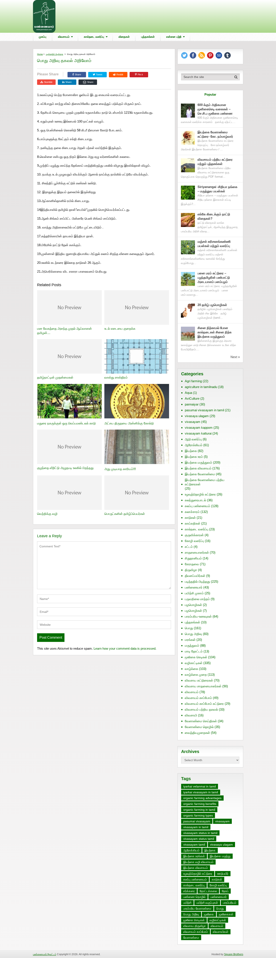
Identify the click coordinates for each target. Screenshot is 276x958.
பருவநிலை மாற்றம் (197, 599)
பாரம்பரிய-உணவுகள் (198, 616)
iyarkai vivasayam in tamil (200, 792)
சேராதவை (192, 564)
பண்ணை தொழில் (194, 897)
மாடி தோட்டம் (194, 651)
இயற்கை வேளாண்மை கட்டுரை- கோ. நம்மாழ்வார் (215, 134)
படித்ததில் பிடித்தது (54, 54)
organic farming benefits (199, 804)
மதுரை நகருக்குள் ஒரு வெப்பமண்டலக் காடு (66, 423)
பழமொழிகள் (193, 605)
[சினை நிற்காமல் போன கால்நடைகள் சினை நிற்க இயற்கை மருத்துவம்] (188, 334)
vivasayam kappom (199, 427)
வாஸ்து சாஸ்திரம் (116, 377)
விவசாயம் (63, 36)
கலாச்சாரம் (192, 512)
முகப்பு (42, 36)
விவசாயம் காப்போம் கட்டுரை (204, 703)
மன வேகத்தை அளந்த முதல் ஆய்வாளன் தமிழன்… (64, 331)
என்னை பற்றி (173, 36)
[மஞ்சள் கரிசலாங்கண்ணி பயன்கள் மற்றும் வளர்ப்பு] (188, 247)
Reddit (119, 74)
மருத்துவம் (192, 645)
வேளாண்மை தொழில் (199, 727)
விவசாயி (191, 715)
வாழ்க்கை (191, 669)
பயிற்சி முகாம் (194, 593)
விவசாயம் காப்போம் (198, 698)
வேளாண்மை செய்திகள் (201, 721)
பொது (189, 628)
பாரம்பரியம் (229, 902)
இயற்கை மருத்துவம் (198, 462)
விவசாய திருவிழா (194, 926)
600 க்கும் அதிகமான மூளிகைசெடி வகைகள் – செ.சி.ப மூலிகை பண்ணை (215, 109)
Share (78, 74)
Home (40, 54)
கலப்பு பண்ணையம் (197, 506)
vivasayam (192, 422)
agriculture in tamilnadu (201, 387)
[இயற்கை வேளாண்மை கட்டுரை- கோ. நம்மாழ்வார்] (188, 138)
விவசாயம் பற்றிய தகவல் (201, 709)
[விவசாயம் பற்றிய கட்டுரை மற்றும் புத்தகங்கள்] (188, 165)
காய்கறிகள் (192, 523)
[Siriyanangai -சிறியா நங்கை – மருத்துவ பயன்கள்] (188, 193)
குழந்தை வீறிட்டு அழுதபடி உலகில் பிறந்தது (65, 468)
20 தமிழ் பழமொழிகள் (212, 305)
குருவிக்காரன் (194, 535)
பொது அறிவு (193, 634)
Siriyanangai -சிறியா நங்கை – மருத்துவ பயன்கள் (217, 189)
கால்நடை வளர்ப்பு (94, 36)
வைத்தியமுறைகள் (197, 732)
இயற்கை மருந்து (220, 856)
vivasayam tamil (194, 844)
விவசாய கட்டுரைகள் (199, 680)
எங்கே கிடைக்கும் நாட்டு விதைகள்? (214, 216)
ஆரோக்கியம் (193, 445)
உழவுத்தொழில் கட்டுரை (200, 494)
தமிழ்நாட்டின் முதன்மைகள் (55, 377)
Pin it (140, 74)
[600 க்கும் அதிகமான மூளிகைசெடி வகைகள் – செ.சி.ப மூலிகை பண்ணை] (188, 111)
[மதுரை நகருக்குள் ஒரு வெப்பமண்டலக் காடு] (69, 401)
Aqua (188, 392)
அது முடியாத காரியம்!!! (120, 469)
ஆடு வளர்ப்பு (193, 439)
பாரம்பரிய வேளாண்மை (197, 908)
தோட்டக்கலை (208, 891)
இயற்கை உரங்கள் (194, 856)
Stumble (48, 82)
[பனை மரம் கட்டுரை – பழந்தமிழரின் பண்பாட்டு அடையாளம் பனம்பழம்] (188, 279)
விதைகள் (124, 36)
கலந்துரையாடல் (195, 500)
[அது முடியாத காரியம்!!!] (136, 447)
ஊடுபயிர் (222, 873)
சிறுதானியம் (193, 558)
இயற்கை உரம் (194, 456)
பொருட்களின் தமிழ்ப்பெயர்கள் (124, 513)
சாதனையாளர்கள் (197, 552)
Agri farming (193, 381)
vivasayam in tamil (195, 827)
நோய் (225, 891)
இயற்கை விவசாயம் (198, 468)
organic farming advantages (202, 798)
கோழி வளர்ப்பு (194, 541)
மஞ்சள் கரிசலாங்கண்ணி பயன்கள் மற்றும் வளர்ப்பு (214, 244)
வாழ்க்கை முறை (196, 674)
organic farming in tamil (199, 809)
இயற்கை (191, 451)
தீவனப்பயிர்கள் (195, 576)
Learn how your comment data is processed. (125, 648)
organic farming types (198, 815)
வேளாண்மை (191, 937)
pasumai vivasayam (196, 821)
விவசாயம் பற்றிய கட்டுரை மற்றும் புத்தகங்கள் (215, 162)
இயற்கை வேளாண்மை (200, 474)
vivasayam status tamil (198, 838)
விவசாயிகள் (220, 931)
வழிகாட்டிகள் (193, 663)
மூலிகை (209, 914)
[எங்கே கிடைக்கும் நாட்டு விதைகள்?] (188, 220)
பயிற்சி (187, 902)
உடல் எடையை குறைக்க (119, 328)
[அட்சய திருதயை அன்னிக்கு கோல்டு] (136, 401)
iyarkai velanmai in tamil (199, 786)
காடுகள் (190, 517)
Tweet (98, 74)
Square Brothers (233, 954)
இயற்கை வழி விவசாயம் (198, 862)
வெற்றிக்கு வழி (47, 513)
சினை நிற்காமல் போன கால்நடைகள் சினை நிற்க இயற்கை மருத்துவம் (215, 332)
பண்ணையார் (193, 587)
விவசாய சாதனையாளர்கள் (203, 686)
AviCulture (192, 398)
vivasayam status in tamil (200, 833)
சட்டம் (189, 546)
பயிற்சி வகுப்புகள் (207, 902)
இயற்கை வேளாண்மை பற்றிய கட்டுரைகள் (204, 482)
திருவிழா (191, 570)
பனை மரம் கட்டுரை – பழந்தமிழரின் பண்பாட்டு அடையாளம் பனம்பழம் (214, 277)
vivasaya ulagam (197, 416)
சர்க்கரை (189, 891)
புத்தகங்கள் (148, 36)
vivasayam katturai (198, 433)
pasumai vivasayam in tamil (204, 410)
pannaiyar (192, 404)
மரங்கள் (190, 639)
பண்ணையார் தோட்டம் (44, 954)
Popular (210, 94)
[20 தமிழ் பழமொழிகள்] (188, 311)
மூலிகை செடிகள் (196, 657)
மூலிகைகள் (226, 914)
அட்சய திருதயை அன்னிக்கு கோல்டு (129, 423)
